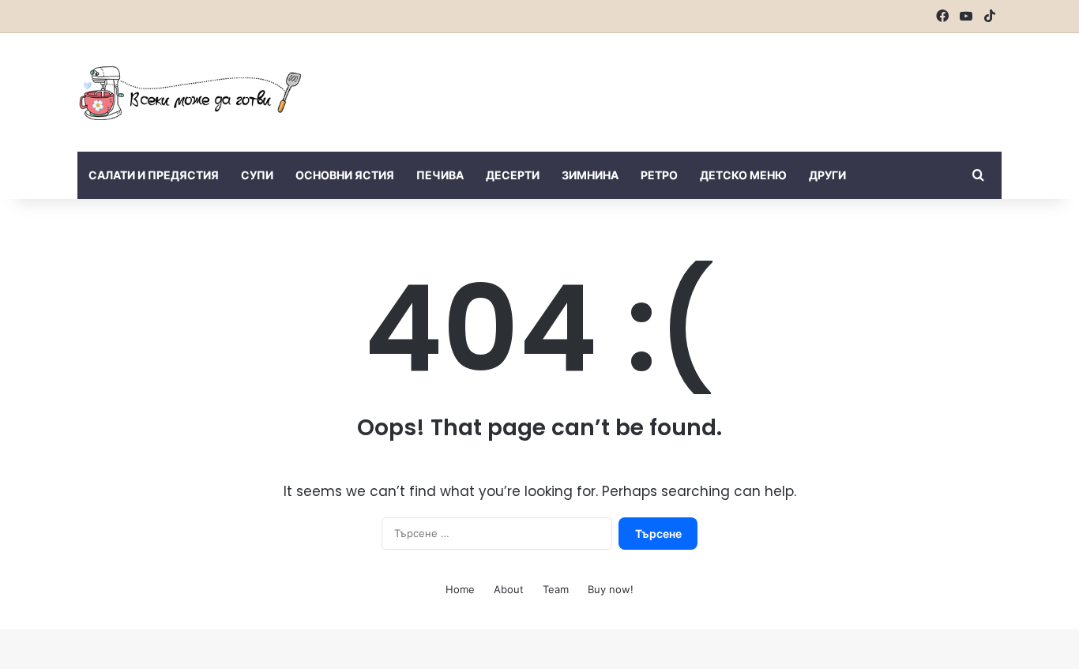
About (509, 589)
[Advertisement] (697, 84)
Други (827, 175)
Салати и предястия (153, 175)
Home (460, 589)
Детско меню (743, 175)
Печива (440, 175)
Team (556, 589)
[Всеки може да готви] (190, 92)
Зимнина (590, 175)
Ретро (659, 175)
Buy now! (610, 589)
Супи (257, 175)
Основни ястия (344, 175)
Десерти (513, 175)
